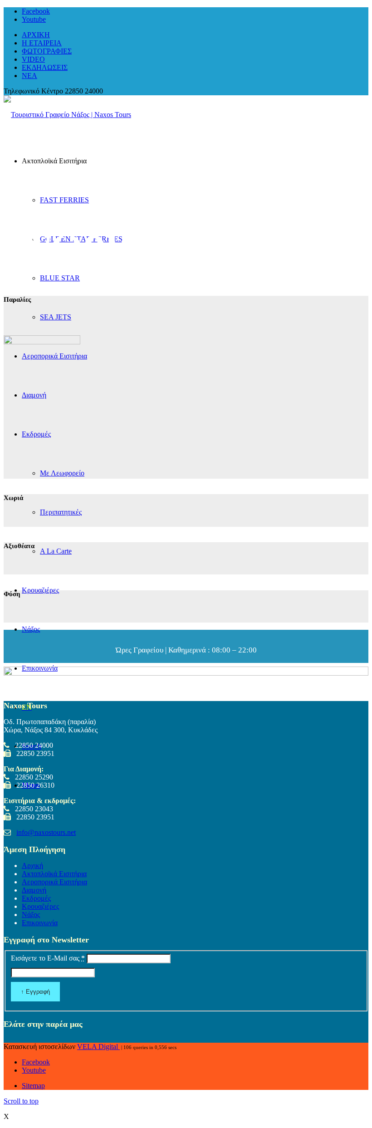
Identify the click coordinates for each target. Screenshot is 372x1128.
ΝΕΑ (29, 75)
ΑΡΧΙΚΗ (36, 35)
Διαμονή (34, 890)
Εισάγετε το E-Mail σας (48, 958)
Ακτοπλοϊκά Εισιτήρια (54, 874)
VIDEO (33, 59)
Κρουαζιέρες (40, 906)
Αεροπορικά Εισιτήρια (54, 882)
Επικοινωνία (40, 923)
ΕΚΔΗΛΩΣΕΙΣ (45, 67)
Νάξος (31, 914)
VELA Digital (98, 1046)
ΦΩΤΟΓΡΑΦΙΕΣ (47, 51)
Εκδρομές (36, 898)
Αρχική (32, 865)
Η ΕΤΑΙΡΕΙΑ (42, 43)
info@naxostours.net (46, 832)
